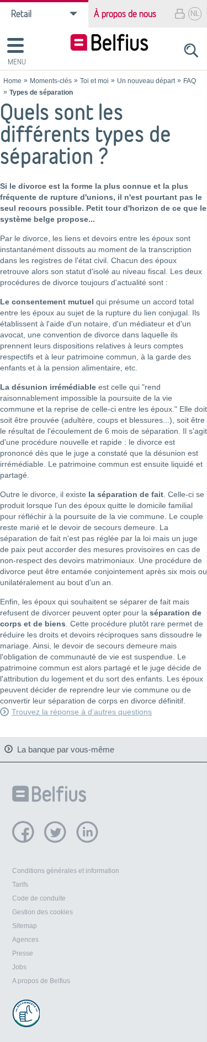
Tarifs (20, 884)
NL (194, 13)
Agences (25, 939)
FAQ (189, 81)
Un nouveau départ (146, 81)
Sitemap (24, 926)
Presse (22, 953)
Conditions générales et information (65, 871)
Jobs (19, 967)
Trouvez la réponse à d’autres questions (82, 711)
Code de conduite (39, 898)
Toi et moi (94, 81)
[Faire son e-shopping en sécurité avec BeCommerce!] (26, 1013)
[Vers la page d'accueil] (109, 43)
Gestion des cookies (42, 912)
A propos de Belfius (41, 981)
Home (12, 81)
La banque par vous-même (65, 749)
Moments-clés (51, 81)
